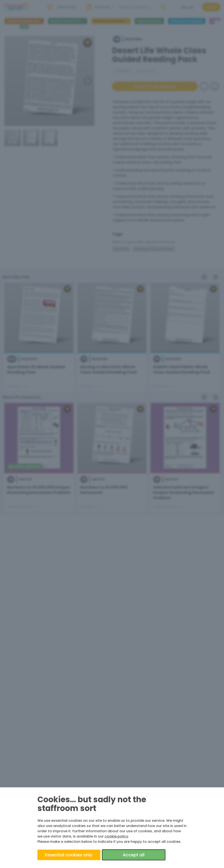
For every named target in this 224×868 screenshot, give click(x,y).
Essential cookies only (69, 855)
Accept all (134, 855)
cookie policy (116, 836)
